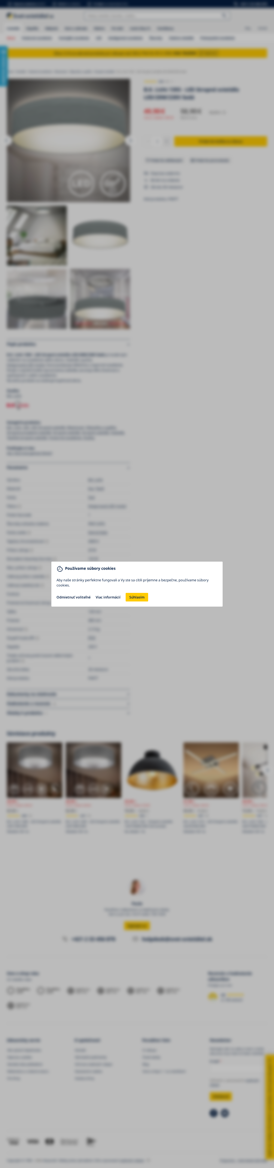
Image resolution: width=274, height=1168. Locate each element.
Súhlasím (136, 597)
